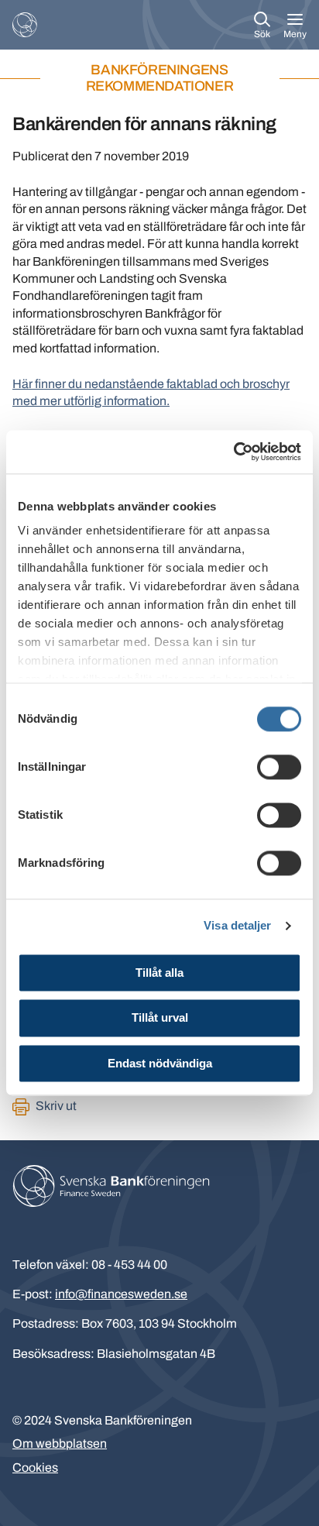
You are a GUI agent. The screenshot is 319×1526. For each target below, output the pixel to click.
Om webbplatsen (59, 1443)
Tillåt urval (160, 1018)
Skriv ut (56, 1105)
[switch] (279, 766)
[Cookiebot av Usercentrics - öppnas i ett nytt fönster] (233, 452)
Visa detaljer (237, 925)
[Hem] (24, 24)
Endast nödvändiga (160, 1063)
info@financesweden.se (121, 1294)
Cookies (35, 1467)
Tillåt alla (159, 972)
